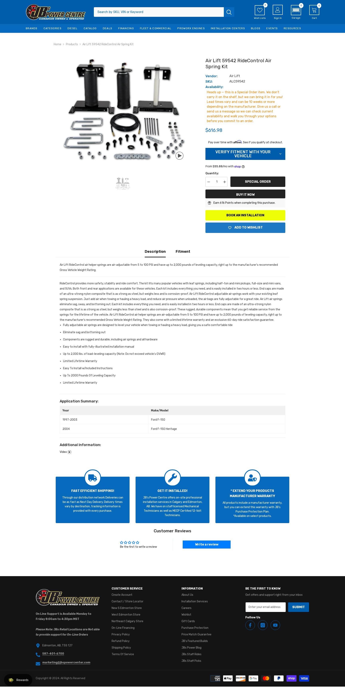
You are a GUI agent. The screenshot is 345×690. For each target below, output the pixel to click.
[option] (123, 110)
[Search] (164, 12)
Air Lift (234, 76)
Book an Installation (245, 215)
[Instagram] (263, 625)
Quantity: (212, 173)
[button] (296, 12)
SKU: (209, 81)
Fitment (183, 251)
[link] (93, 500)
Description (155, 251)
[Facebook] (250, 625)
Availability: (214, 87)
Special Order (258, 182)
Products (72, 44)
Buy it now (245, 195)
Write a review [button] (206, 544)
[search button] (229, 12)
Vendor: (211, 76)
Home (57, 44)
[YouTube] (275, 625)
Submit (298, 607)
